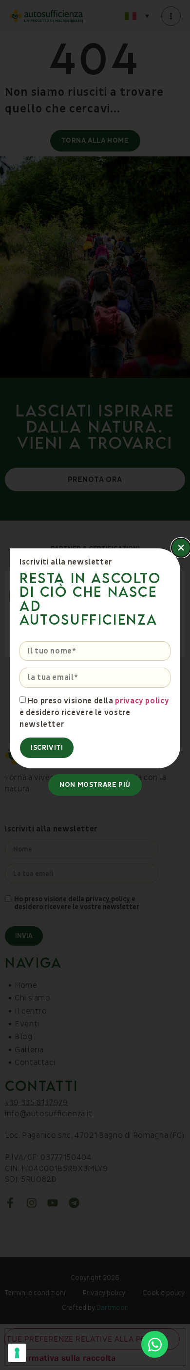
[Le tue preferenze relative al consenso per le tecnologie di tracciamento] (17, 1353)
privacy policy (142, 700)
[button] (181, 548)
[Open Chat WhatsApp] (154, 1344)
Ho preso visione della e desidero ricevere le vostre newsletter (94, 712)
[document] (95, 685)
